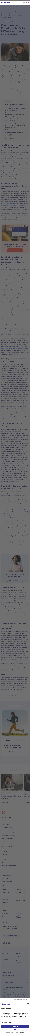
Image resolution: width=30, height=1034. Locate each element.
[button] (24, 2)
